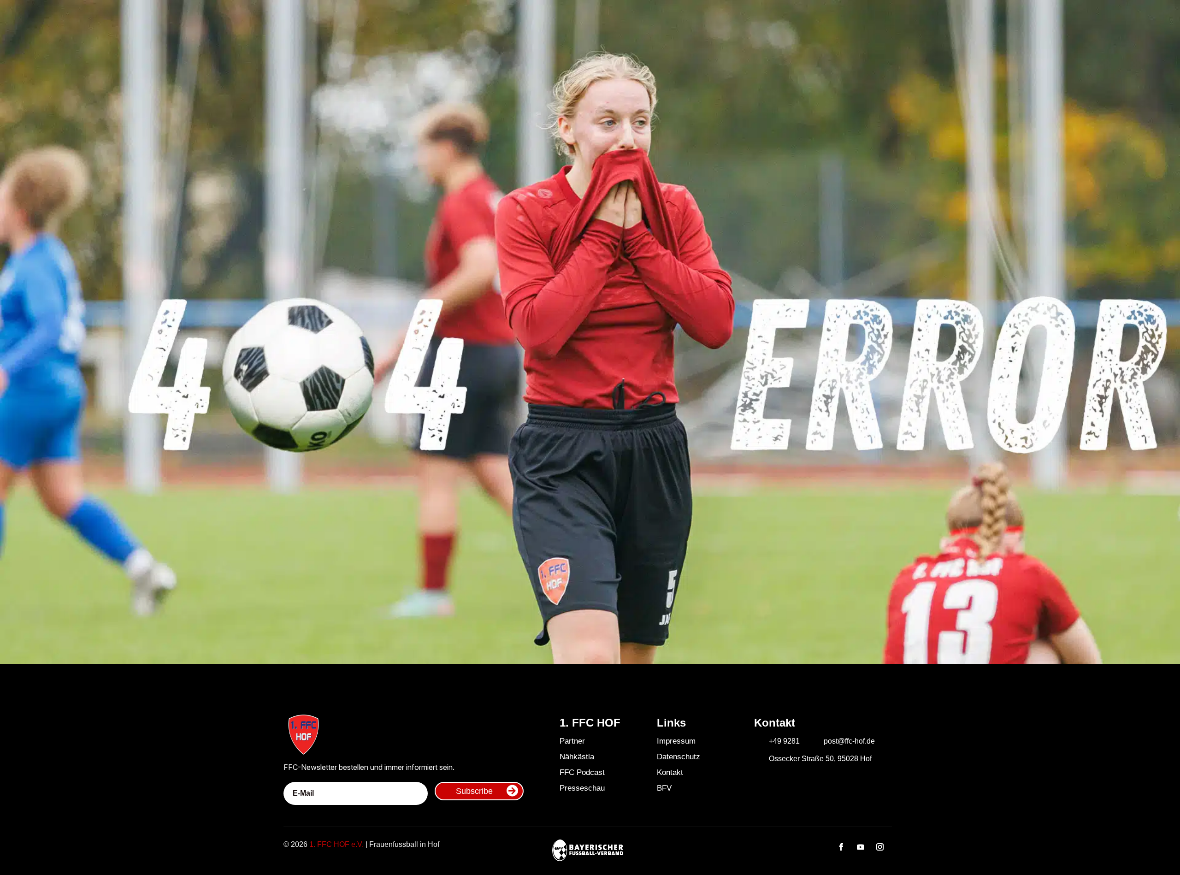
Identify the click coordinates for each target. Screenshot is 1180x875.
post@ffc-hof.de (849, 741)
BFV (664, 788)
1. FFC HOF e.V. (336, 844)
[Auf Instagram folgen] (880, 847)
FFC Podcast (582, 772)
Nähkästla (577, 756)
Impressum (676, 741)
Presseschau (582, 788)
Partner (572, 741)
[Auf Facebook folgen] (841, 847)
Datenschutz (678, 756)
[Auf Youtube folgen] (860, 847)
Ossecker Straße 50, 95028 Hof (820, 759)
